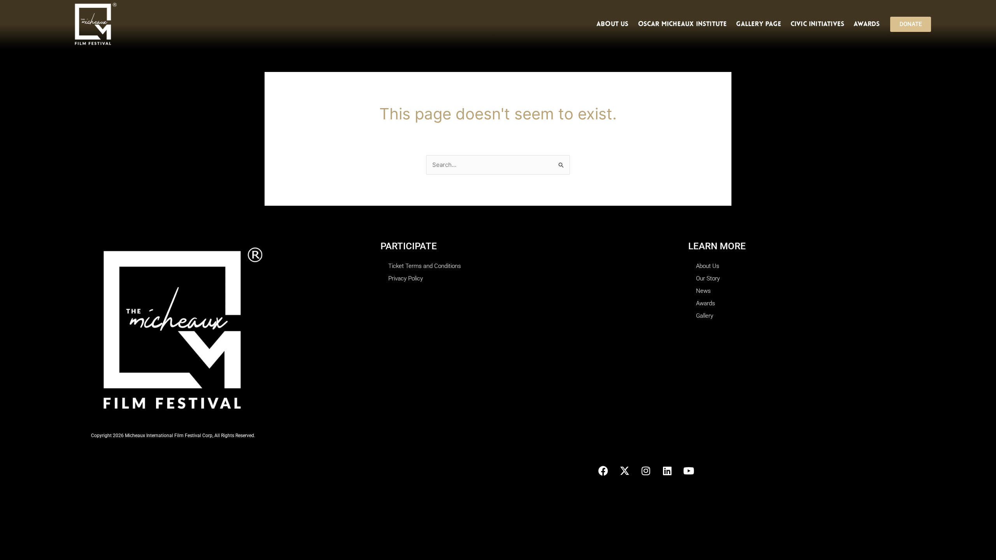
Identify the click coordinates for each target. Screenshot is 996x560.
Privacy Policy (405, 278)
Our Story (708, 278)
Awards (867, 24)
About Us (612, 24)
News (703, 290)
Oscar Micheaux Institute (682, 24)
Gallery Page (758, 24)
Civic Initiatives (817, 24)
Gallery (704, 315)
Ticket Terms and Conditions (424, 266)
